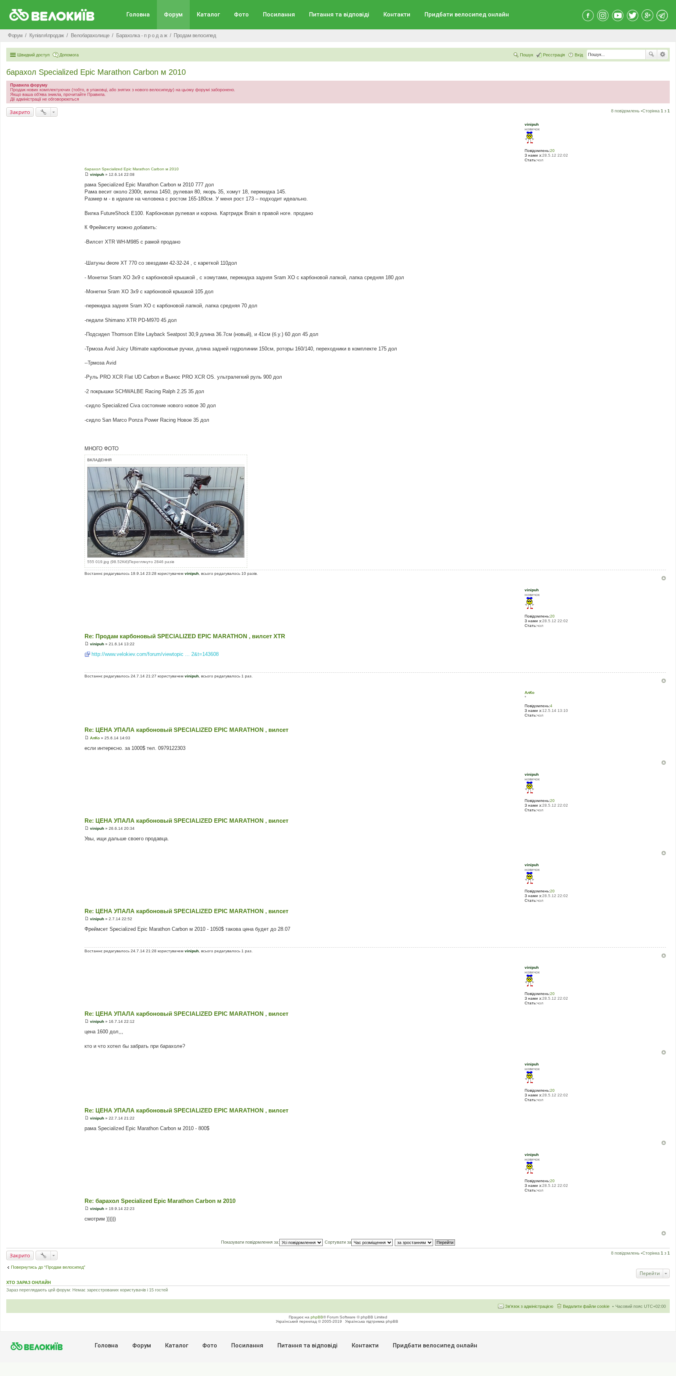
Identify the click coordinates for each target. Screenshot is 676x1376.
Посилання (279, 14)
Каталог (208, 14)
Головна (138, 14)
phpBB (317, 1317)
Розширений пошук (662, 54)
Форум (173, 14)
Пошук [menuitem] (526, 54)
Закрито (20, 112)
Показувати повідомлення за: (250, 1242)
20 (552, 150)
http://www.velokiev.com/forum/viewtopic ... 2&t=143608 (155, 654)
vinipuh (532, 124)
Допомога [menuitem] (69, 54)
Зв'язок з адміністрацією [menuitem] (529, 1306)
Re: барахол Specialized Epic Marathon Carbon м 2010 (160, 1200)
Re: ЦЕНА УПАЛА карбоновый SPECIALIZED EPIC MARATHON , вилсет (186, 729)
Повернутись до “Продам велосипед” (48, 1267)
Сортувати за (338, 1242)
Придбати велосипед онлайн (466, 14)
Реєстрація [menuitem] (554, 54)
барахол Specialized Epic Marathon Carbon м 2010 (96, 72)
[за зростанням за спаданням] (414, 1242)
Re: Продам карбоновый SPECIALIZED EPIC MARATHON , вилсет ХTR (184, 636)
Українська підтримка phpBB (371, 1321)
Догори (664, 578)
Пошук (651, 54)
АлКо (529, 692)
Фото (241, 14)
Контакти (396, 14)
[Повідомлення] (86, 174)
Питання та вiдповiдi (339, 14)
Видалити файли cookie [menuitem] (586, 1306)
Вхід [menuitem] (579, 54)
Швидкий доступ (33, 54)
